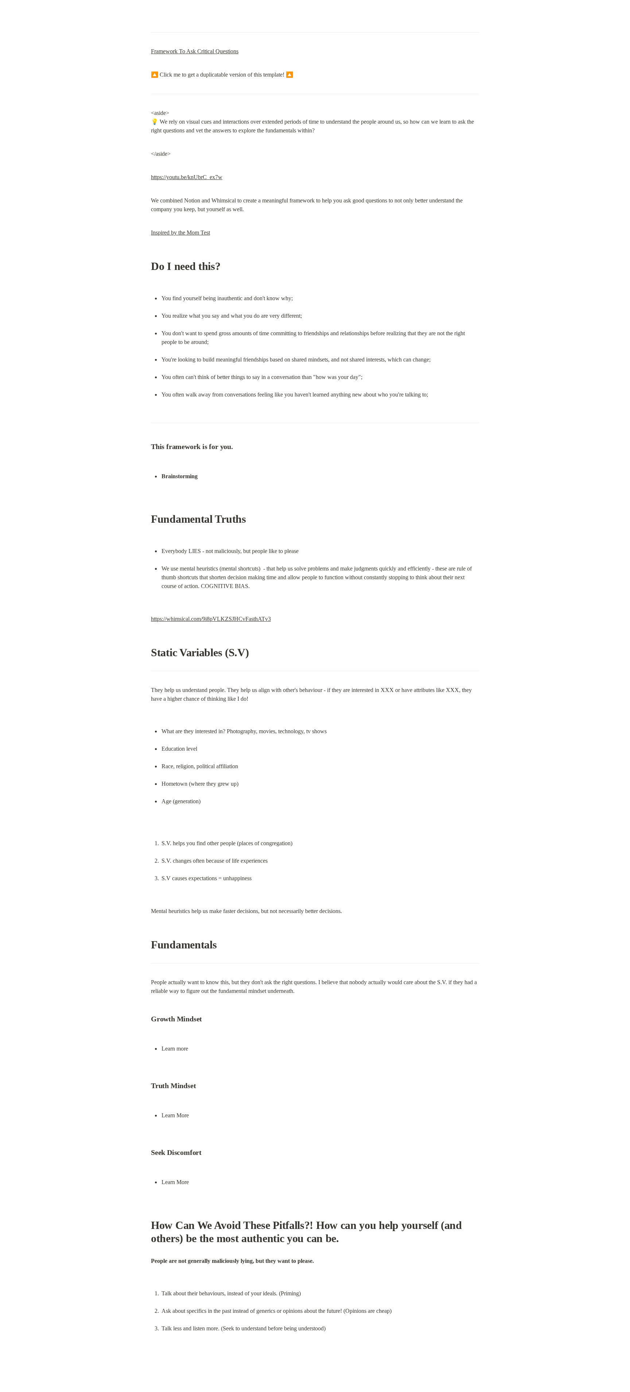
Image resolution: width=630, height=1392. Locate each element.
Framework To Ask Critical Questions (194, 51)
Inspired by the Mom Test (180, 232)
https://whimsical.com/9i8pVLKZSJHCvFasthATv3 (211, 619)
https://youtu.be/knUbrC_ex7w (186, 177)
